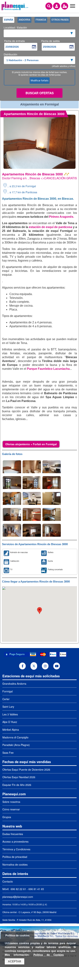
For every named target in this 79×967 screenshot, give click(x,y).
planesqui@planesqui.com (17, 897)
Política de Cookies (48, 955)
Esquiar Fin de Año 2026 (16, 785)
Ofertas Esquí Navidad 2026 (18, 777)
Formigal (7, 691)
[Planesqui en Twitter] (33, 666)
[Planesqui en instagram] (45, 666)
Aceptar (14, 961)
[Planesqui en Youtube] (56, 666)
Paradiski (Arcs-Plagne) (16, 745)
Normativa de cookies (15, 864)
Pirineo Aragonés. (61, 216)
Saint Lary (8, 706)
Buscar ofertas (40, 93)
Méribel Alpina (10, 729)
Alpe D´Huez (9, 722)
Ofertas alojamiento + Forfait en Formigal (31, 444)
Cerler (6, 699)
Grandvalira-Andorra (14, 683)
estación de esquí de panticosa (50, 227)
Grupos (6, 817)
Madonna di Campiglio (15, 737)
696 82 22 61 (18, 889)
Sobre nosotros (11, 802)
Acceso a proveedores (15, 841)
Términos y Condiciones (16, 849)
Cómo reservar (11, 809)
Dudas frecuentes (12, 834)
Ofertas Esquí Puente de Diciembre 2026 (26, 769)
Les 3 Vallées (10, 714)
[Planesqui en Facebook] (22, 666)
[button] (39, 610)
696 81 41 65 (36, 889)
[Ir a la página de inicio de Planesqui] (14, 10)
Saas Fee (8, 752)
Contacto (7, 881)
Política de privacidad (14, 857)
